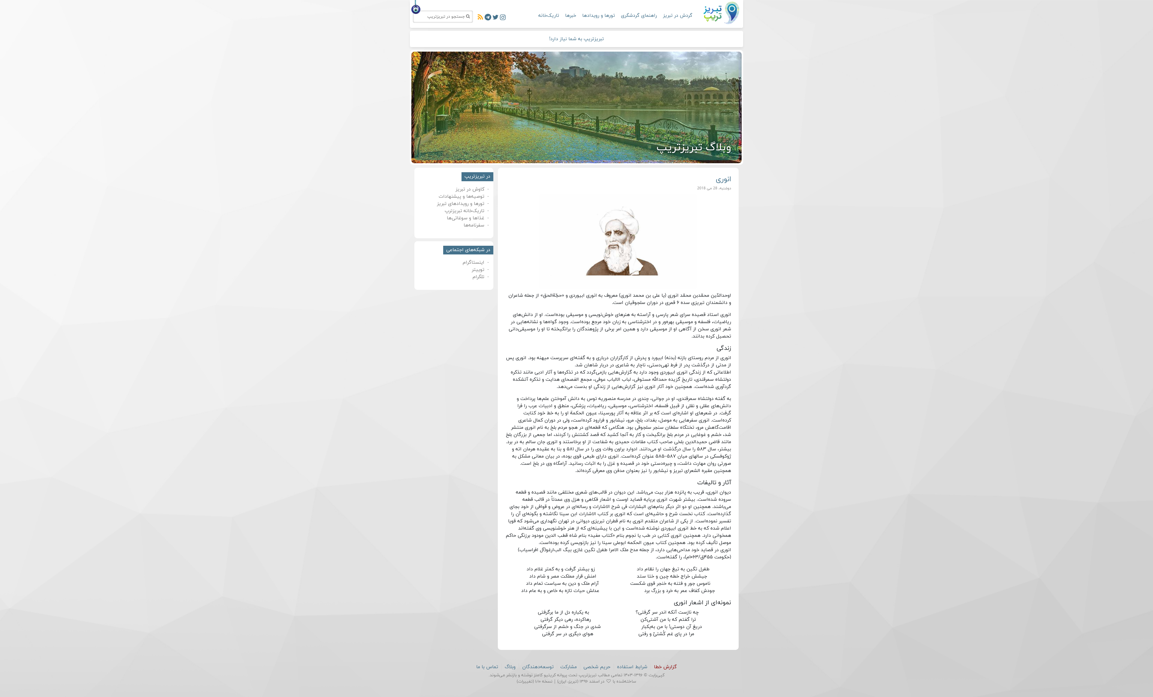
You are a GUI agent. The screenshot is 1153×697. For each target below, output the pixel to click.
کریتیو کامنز (545, 675)
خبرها (570, 15)
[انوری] (618, 241)
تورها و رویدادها (598, 15)
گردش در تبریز (677, 15)
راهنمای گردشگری (639, 15)
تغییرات (525, 681)
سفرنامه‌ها (474, 225)
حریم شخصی (596, 667)
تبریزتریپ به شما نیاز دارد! (576, 39)
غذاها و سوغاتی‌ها (465, 218)
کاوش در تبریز (469, 189)
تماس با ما (487, 667)
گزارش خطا (665, 667)
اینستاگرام (473, 262)
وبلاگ (510, 667)
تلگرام (478, 277)
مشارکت (568, 667)
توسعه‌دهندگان (538, 667)
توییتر (478, 269)
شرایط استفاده (632, 667)
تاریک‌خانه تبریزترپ (464, 211)
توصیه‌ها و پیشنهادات (461, 196)
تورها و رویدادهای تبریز (460, 203)
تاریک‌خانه (548, 15)
